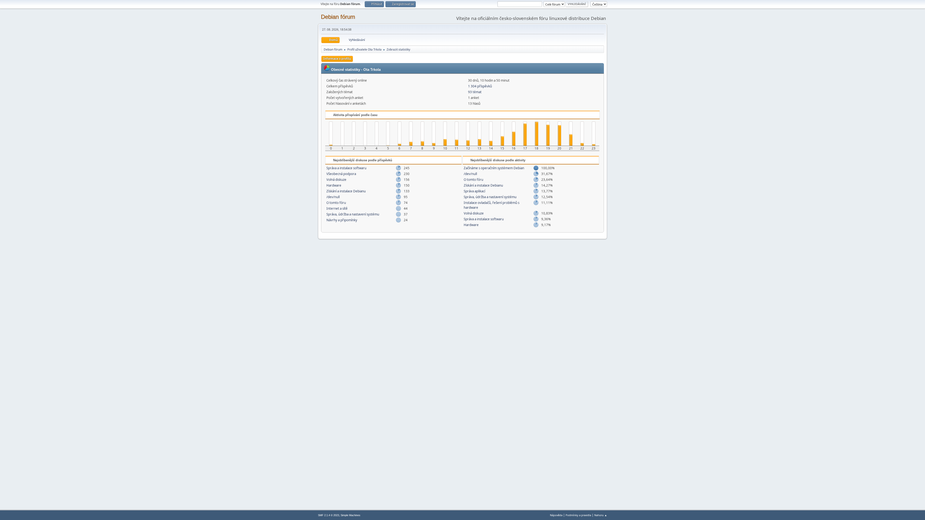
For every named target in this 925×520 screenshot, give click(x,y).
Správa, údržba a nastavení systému (352, 214)
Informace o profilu (337, 59)
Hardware (333, 185)
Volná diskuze (336, 179)
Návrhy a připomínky (341, 220)
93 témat (475, 92)
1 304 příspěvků (480, 86)
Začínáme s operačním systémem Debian (494, 168)
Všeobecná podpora (341, 174)
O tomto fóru (336, 203)
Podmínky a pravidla (578, 515)
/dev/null (333, 197)
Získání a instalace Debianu (346, 191)
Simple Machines (350, 515)
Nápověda (556, 515)
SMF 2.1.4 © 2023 (328, 515)
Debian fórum (338, 16)
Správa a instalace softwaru (346, 168)
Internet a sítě (337, 208)
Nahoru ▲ (600, 515)
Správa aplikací (474, 191)
